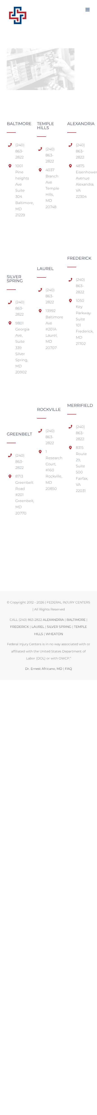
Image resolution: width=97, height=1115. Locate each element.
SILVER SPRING (59, 627)
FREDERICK (19, 627)
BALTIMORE (76, 620)
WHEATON (54, 634)
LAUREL (38, 627)
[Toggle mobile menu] (87, 9)
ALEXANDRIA (53, 620)
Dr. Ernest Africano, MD (43, 669)
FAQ (68, 669)
